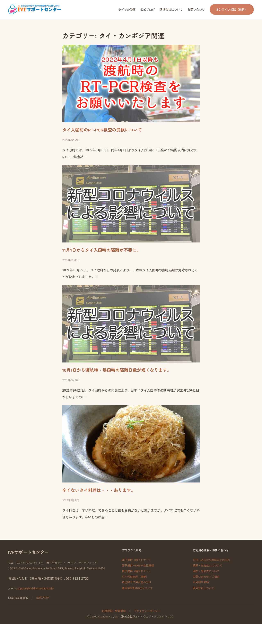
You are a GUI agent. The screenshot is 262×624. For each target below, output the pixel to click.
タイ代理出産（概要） (135, 577)
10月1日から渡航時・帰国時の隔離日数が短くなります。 (116, 370)
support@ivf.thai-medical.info (35, 588)
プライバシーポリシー (147, 611)
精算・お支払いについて (207, 565)
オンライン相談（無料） (231, 9)
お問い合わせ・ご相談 (206, 577)
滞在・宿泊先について (206, 571)
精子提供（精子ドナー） (136, 571)
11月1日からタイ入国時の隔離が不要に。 (101, 250)
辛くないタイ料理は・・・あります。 (98, 490)
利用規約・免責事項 (114, 611)
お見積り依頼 (201, 582)
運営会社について (203, 588)
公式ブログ (43, 597)
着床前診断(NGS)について (137, 588)
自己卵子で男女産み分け (136, 582)
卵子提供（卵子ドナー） (136, 560)
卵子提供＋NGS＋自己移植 (138, 565)
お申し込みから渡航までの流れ (211, 560)
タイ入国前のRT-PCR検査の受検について (102, 130)
